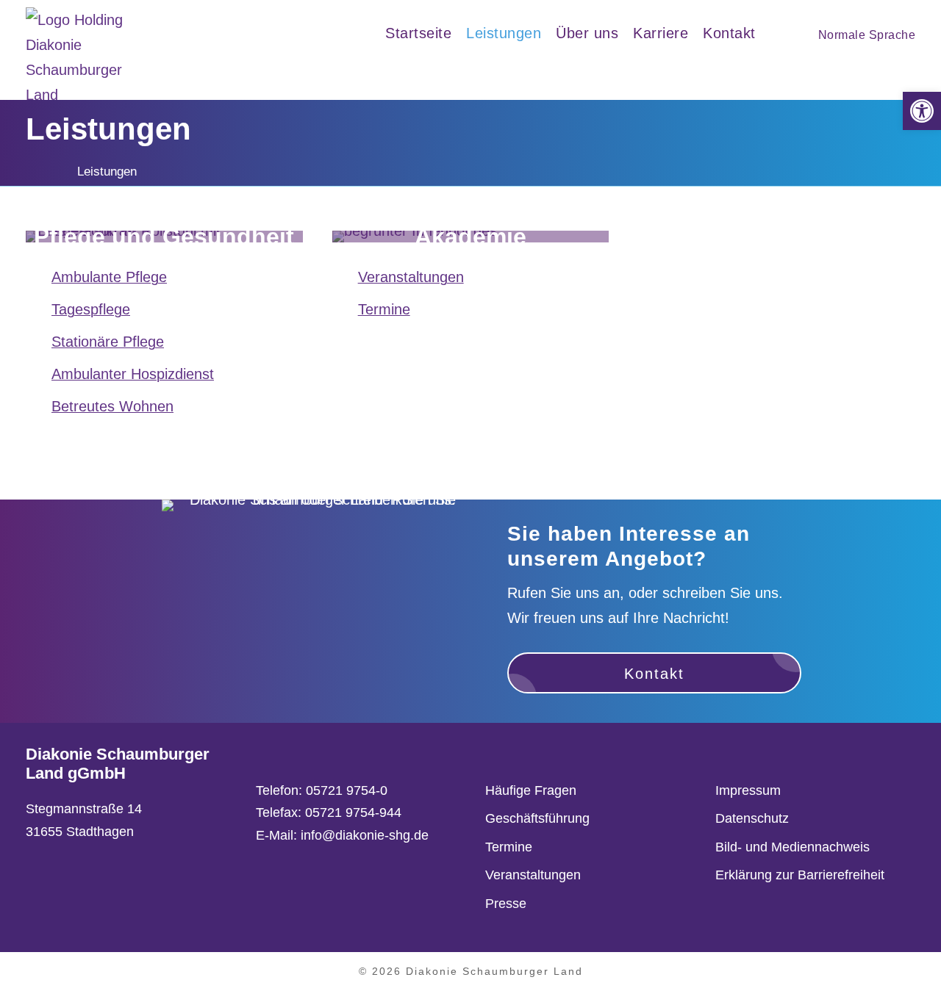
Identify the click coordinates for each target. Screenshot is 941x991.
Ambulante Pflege (109, 277)
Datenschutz (752, 818)
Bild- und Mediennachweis (792, 847)
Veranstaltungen (411, 277)
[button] (922, 111)
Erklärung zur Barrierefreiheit (799, 875)
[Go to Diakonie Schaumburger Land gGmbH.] (30, 172)
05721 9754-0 (346, 790)
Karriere (660, 33)
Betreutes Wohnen (112, 406)
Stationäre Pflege (107, 342)
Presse (505, 903)
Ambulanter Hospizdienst (132, 374)
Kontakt (729, 33)
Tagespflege (90, 309)
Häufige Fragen (530, 790)
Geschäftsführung (537, 818)
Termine (384, 309)
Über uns (587, 33)
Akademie (470, 236)
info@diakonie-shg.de (365, 835)
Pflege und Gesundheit (164, 236)
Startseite (418, 33)
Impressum (748, 790)
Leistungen (503, 33)
